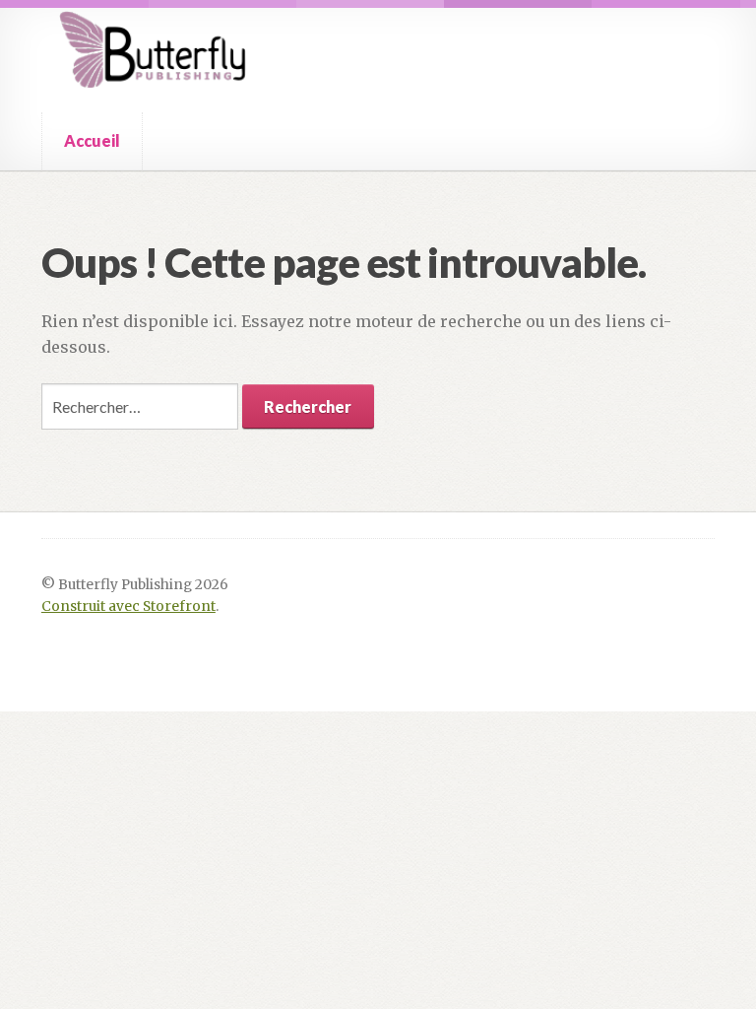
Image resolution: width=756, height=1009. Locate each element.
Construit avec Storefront (128, 606)
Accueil (92, 140)
